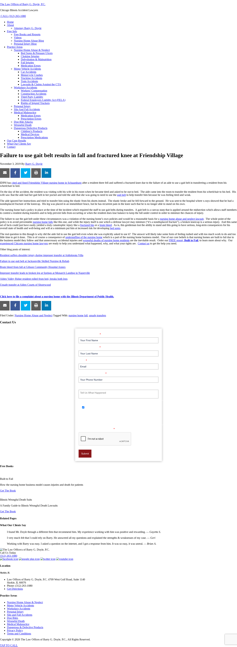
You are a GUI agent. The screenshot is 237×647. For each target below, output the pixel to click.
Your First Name (90, 334)
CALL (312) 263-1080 (13, 16)
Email (83, 360)
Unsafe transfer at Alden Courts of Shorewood (25, 284)
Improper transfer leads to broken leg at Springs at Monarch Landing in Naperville (45, 272)
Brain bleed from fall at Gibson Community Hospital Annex (33, 267)
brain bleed (106, 225)
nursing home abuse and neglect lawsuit (182, 218)
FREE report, (183, 240)
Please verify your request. (97, 428)
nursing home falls (43, 221)
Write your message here (95, 386)
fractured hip (87, 225)
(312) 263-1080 (8, 555)
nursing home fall (78, 315)
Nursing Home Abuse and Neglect (33, 315)
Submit (85, 453)
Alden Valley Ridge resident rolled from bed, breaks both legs (33, 278)
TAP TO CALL (9, 645)
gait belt (121, 194)
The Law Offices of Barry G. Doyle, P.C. (22, 4)
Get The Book (8, 490)
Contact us (143, 243)
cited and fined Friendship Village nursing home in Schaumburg (47, 182)
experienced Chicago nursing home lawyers (24, 243)
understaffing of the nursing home (83, 237)
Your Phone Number (92, 373)
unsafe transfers (97, 315)
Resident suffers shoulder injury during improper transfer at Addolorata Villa (41, 255)
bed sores (115, 228)
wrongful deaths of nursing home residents (106, 240)
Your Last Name (89, 347)
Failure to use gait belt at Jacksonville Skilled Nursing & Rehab (34, 261)
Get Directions (15, 588)
